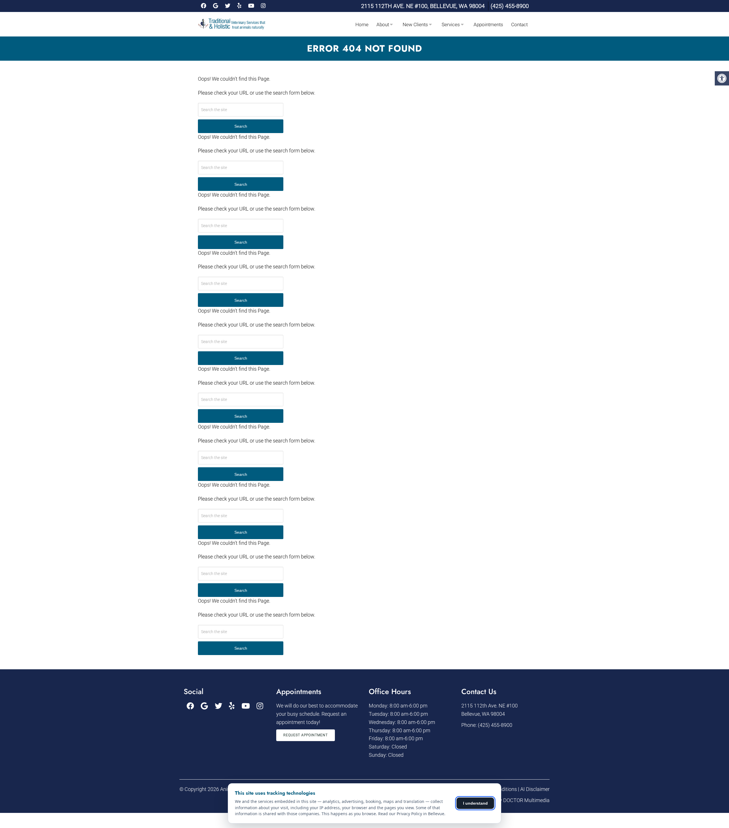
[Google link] (215, 6)
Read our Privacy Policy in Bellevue (411, 813)
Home (361, 24)
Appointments (488, 24)
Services (451, 24)
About (382, 24)
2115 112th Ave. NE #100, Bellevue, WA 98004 (423, 6)
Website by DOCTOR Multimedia (514, 800)
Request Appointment (305, 735)
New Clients (415, 24)
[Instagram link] (263, 6)
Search (240, 126)
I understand (475, 803)
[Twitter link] (227, 6)
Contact (519, 24)
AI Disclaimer (535, 789)
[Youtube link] (251, 6)
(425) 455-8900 (510, 6)
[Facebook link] (203, 6)
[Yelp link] (239, 6)
